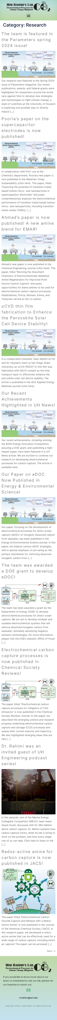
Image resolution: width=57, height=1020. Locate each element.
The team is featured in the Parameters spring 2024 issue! (27, 39)
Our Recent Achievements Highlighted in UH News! (28, 399)
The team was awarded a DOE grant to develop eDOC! (27, 571)
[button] (28, 15)
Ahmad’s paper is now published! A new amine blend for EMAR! (28, 223)
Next (51, 951)
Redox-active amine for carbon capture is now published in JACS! (27, 857)
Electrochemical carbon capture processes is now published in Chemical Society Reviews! (28, 661)
